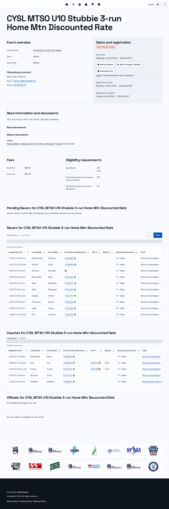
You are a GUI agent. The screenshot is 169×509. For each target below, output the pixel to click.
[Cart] (92, 4)
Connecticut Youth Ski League (47, 50)
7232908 (69, 308)
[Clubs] (73, 4)
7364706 (69, 314)
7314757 (69, 296)
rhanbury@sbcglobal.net (24, 81)
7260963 (69, 258)
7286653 (67, 381)
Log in (151, 4)
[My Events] (79, 4)
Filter (158, 235)
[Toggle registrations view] (149, 235)
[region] (84, 281)
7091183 (69, 289)
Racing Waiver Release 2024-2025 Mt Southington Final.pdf (35, 144)
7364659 (67, 363)
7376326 (69, 302)
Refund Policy (40, 501)
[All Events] (86, 4)
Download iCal (106, 71)
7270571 (69, 283)
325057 (94, 363)
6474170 (67, 375)
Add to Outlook (106, 64)
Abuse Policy (12, 501)
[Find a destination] (165, 4)
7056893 (67, 356)
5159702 (67, 369)
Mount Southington (151, 356)
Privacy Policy (26, 501)
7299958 (69, 264)
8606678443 (19, 85)
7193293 (69, 277)
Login (98, 75)
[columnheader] (18, 252)
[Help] (99, 4)
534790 (94, 369)
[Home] (67, 4)
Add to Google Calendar (130, 64)
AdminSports (23, 492)
